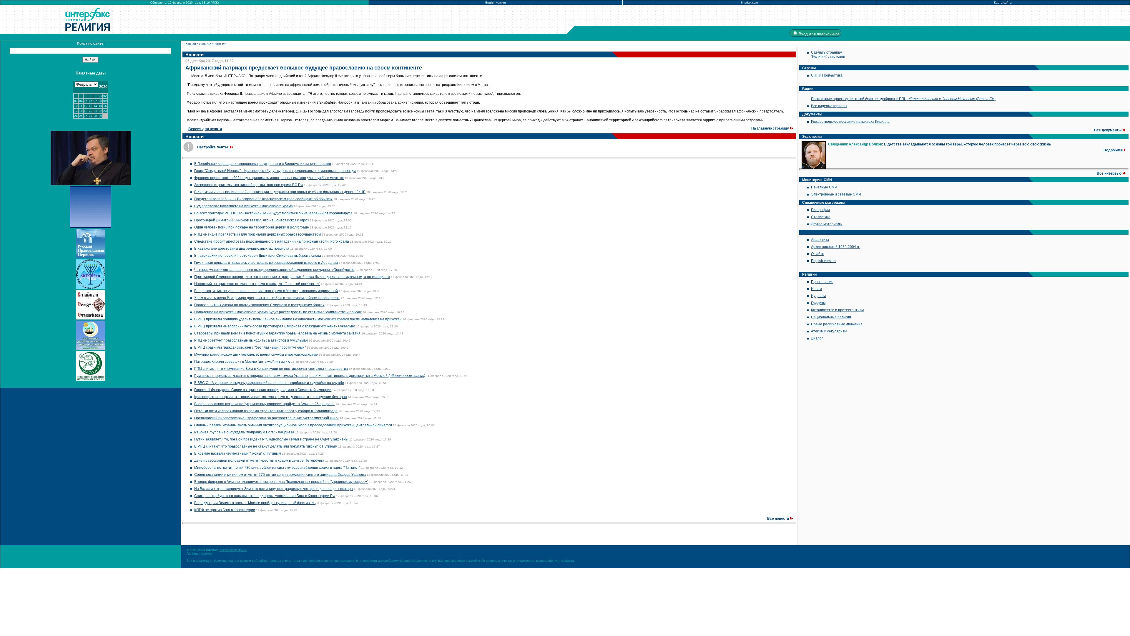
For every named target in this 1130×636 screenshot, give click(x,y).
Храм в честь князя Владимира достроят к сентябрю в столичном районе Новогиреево (267, 298)
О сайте (817, 254)
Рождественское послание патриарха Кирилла (850, 122)
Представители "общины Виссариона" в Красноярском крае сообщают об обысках (263, 199)
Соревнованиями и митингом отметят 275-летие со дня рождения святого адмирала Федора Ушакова (280, 475)
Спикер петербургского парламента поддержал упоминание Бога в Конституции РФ (264, 496)
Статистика (820, 217)
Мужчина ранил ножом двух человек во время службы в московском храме (256, 354)
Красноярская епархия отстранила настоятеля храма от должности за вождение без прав (270, 397)
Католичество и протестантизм (837, 310)
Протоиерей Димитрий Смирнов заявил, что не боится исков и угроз (251, 220)
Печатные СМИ (824, 187)
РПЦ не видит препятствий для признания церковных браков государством (257, 234)
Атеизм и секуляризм (829, 331)
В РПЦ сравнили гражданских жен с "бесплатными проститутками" (250, 347)
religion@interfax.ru (233, 550)
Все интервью (1109, 173)
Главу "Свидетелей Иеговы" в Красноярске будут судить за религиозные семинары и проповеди (275, 171)
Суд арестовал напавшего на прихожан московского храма (243, 206)
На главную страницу (770, 128)
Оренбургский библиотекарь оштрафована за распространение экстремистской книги (266, 418)
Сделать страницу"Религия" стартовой (828, 54)
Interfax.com (749, 2)
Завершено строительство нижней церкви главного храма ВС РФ (248, 185)
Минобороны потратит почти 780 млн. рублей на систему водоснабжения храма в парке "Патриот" (277, 468)
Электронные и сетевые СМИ (836, 194)
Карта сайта (1003, 2)
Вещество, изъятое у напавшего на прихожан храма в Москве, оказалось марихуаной (266, 291)
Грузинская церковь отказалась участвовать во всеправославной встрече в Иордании (266, 263)
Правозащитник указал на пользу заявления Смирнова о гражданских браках (259, 305)
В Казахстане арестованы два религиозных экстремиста (241, 248)
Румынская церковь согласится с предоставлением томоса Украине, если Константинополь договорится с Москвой (309, 376)
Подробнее (1113, 150)
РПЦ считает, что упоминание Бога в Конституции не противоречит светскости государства (271, 369)
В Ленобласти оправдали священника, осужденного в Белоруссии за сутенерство (262, 164)
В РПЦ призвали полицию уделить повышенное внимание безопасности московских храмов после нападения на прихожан (298, 319)
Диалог (817, 338)
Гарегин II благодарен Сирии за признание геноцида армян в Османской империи (262, 390)
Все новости (778, 518)
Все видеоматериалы (829, 106)
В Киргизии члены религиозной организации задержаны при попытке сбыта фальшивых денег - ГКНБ (279, 192)
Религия (205, 43)
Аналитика (820, 240)
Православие (822, 282)
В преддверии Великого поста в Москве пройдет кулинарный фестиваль (254, 503)
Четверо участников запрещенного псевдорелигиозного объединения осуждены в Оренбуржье (274, 270)
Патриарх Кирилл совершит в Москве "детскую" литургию (242, 362)
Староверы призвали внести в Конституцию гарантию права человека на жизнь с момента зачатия (277, 333)
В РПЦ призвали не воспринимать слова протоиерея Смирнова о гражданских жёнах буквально (274, 326)
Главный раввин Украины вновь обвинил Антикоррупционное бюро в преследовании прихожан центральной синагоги (293, 425)
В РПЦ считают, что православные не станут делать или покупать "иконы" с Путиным (265, 446)
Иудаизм (818, 296)
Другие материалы (826, 224)
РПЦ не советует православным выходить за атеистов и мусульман (251, 340)
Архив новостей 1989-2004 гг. (835, 247)
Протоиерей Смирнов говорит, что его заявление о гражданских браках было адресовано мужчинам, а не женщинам (292, 277)
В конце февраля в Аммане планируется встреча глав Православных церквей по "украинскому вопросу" (281, 482)
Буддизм (818, 303)
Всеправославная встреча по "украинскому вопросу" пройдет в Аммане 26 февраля (264, 404)
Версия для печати (205, 129)
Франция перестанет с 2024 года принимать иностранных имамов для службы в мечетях (269, 178)
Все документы (1107, 130)
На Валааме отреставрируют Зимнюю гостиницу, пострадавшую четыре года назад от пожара (273, 489)
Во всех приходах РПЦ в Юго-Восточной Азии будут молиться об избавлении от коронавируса (273, 213)
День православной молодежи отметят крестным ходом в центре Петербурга (259, 460)
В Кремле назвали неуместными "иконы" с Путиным (237, 453)
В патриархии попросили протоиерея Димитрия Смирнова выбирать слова (257, 256)
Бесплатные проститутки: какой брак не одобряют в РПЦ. (903, 99)
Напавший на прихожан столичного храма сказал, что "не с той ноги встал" (257, 284)
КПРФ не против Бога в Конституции (224, 510)
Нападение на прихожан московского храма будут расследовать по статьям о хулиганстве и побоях (278, 312)
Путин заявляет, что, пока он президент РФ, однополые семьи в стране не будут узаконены (271, 439)
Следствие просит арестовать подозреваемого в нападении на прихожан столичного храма (271, 241)
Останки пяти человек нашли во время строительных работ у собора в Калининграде (266, 411)
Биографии (820, 210)
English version (495, 2)
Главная (190, 43)
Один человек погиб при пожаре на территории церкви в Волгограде (251, 227)
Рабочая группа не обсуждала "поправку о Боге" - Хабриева (244, 432)
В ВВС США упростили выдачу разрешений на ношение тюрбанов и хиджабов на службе (269, 383)
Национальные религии (831, 317)
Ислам (816, 289)
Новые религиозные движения (837, 324)
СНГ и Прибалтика (826, 75)
